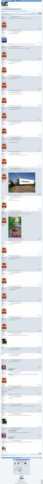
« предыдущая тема (33, 12)
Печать (40, 13)
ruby (2, 16)
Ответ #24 (12, 387)
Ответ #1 (12, 32)
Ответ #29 (12, 440)
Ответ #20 (12, 348)
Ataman (3, 359)
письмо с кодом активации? (10, 1)
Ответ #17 (12, 303)
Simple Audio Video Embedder (20, 482)
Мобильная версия (21, 480)
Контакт (22, 478)
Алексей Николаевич (11, 11)
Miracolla (7, 11)
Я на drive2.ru (10, 44)
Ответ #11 (12, 197)
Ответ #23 (12, 372)
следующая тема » (38, 12)
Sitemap (25, 482)
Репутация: (3, 34)
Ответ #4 (12, 77)
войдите (13, 0)
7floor (2, 31)
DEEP (5, 11)
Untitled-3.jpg (10, 192)
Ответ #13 (12, 242)
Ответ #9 (12, 153)
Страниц (2, 453)
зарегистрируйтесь (18, 0)
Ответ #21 (12, 354)
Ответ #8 (12, 138)
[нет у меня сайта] (2, 30)
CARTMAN (3, 333)
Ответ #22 (12, 360)
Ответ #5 (12, 92)
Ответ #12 (12, 212)
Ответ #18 (12, 318)
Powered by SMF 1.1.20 (21, 481)
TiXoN (14, 11)
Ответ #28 (12, 428)
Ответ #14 (12, 257)
